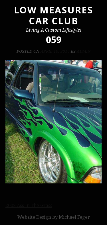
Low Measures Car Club (53, 15)
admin (84, 51)
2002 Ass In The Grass (28, 205)
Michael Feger (74, 217)
